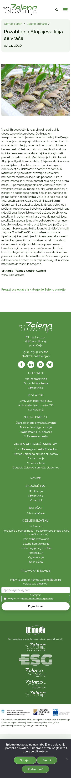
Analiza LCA (36, 552)
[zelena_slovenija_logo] (35, 694)
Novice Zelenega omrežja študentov (36, 453)
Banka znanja (36, 458)
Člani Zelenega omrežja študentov (36, 449)
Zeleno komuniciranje (36, 543)
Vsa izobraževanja (36, 378)
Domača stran (13, 23)
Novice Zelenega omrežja (36, 427)
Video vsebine (36, 463)
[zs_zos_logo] (35, 684)
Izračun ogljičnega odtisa (36, 548)
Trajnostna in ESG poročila (36, 432)
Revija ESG (35, 395)
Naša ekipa (36, 562)
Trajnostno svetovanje (36, 539)
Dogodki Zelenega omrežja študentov (36, 467)
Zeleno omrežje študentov (35, 443)
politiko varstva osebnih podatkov (37, 598)
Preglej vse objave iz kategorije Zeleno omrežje (33, 289)
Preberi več (35, 769)
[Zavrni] (66, 758)
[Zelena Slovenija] (20, 9)
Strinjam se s (30, 598)
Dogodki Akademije (36, 383)
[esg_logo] (35, 659)
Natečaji (35, 507)
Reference (36, 526)
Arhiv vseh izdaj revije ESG (36, 400)
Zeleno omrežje (37, 23)
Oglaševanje (36, 410)
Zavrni (47, 760)
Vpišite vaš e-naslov (35, 583)
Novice (35, 478)
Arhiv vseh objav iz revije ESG (36, 405)
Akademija (35, 373)
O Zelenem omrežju (36, 436)
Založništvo (35, 485)
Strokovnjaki (35, 387)
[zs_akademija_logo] (35, 646)
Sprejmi (25, 760)
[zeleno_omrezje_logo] (35, 672)
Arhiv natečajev (36, 513)
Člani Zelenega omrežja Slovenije (36, 422)
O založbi (36, 500)
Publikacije (36, 491)
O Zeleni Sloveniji (35, 520)
